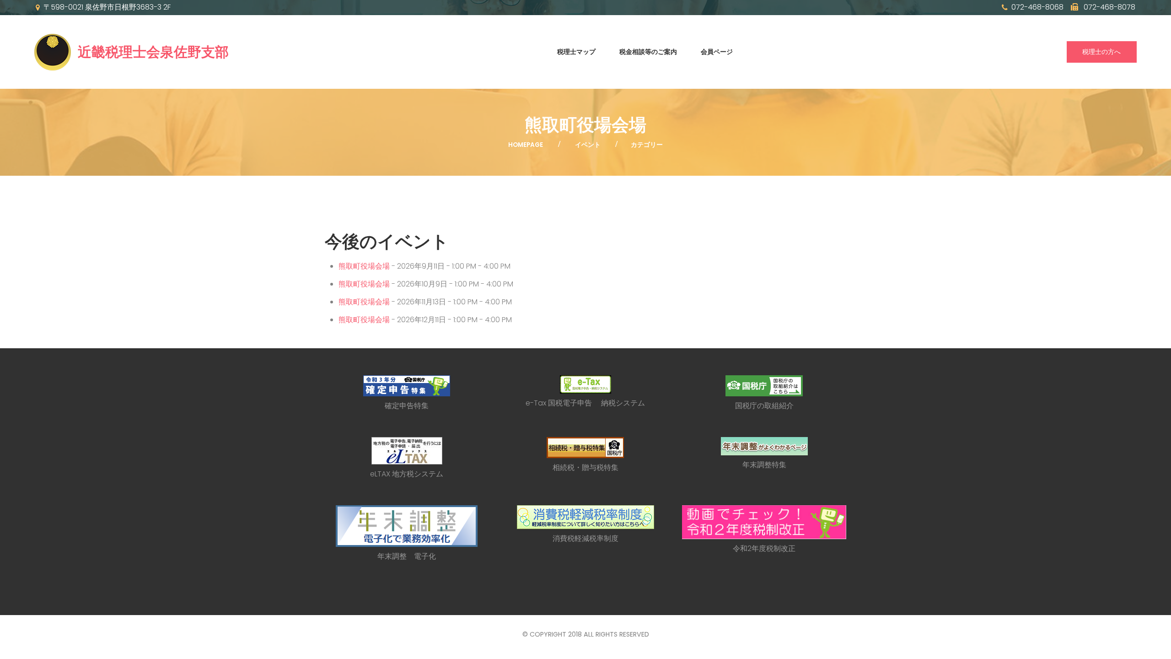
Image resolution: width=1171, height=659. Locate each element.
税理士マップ (576, 51)
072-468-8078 (1108, 7)
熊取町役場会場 (364, 266)
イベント (588, 144)
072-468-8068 (1037, 7)
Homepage (525, 144)
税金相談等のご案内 (648, 51)
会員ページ (717, 51)
